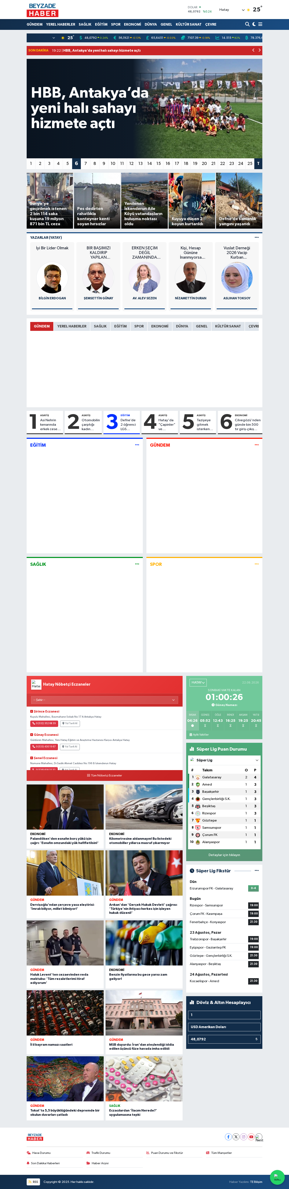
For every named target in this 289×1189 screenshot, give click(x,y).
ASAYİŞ (44, 415)
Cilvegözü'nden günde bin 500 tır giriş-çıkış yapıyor (248, 425)
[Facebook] (228, 1136)
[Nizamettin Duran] (190, 277)
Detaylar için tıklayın (224, 855)
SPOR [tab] (139, 326)
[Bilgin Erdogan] (52, 277)
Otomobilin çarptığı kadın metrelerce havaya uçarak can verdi (91, 425)
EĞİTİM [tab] (120, 326)
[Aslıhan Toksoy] (237, 277)
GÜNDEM (35, 24)
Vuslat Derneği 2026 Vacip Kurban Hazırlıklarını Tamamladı (237, 253)
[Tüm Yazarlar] (257, 237)
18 (186, 164)
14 (149, 164)
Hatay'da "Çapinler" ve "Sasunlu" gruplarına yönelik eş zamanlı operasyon (166, 425)
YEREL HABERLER (60, 24)
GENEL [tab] (202, 326)
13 (140, 164)
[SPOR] (257, 564)
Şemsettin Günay (98, 298)
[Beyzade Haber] (42, 9)
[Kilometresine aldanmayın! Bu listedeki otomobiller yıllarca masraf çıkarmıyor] (144, 807)
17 (177, 164)
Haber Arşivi (100, 1163)
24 (240, 164)
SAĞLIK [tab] (100, 326)
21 (213, 164)
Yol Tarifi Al (71, 723)
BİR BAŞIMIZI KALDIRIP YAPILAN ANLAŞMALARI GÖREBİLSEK (98, 253)
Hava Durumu (41, 1152)
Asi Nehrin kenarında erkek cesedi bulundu (50, 425)
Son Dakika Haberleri (45, 1163)
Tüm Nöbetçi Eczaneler (106, 775)
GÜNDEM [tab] (42, 326)
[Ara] (247, 24)
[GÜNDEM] (257, 445)
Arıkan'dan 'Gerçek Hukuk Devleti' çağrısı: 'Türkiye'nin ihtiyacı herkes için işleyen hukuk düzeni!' (143, 908)
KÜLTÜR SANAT (189, 24)
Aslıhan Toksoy (236, 298)
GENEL (166, 24)
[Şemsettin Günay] (98, 277)
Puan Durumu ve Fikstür (167, 1152)
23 (231, 164)
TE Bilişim (256, 1181)
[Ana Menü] (260, 24)
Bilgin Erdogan (52, 298)
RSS (35, 1181)
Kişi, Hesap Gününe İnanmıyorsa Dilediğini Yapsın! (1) (190, 253)
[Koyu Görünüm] (253, 24)
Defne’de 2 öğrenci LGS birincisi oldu (128, 425)
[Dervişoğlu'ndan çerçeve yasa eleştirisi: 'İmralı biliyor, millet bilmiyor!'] (65, 873)
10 (113, 164)
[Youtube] (251, 1136)
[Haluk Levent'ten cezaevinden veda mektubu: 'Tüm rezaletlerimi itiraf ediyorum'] (65, 943)
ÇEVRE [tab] (254, 326)
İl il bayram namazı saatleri (51, 1044)
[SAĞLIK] (137, 564)
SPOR (115, 24)
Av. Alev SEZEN (145, 298)
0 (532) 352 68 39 (46, 723)
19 (195, 164)
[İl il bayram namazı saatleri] (65, 1013)
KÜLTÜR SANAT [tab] (228, 326)
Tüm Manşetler (221, 1152)
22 (222, 164)
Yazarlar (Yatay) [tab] (46, 237)
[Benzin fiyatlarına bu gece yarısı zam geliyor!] (144, 943)
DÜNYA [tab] (182, 326)
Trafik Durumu (100, 1152)
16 (168, 164)
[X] (236, 1136)
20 (204, 164)
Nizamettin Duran (190, 298)
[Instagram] (243, 1136)
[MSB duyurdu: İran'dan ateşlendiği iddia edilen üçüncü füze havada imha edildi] (144, 1013)
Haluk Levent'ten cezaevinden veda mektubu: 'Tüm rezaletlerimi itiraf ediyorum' (59, 978)
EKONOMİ (132, 24)
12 (131, 164)
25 (250, 164)
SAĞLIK (85, 24)
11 (122, 164)
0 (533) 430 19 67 (46, 747)
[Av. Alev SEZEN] (144, 277)
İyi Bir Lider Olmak (52, 248)
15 (158, 164)
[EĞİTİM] (137, 445)
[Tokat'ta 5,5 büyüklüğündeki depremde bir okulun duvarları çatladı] (65, 1079)
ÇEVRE (210, 24)
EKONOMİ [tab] (159, 326)
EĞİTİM (101, 24)
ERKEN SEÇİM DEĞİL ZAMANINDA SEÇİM (145, 253)
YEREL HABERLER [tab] (71, 326)
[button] (253, 51)
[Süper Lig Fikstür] (257, 871)
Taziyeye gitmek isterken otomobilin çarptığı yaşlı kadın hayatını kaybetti (205, 425)
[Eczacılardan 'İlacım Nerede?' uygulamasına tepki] (144, 1079)
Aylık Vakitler (201, 734)
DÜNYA (151, 24)
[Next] (258, 1136)
